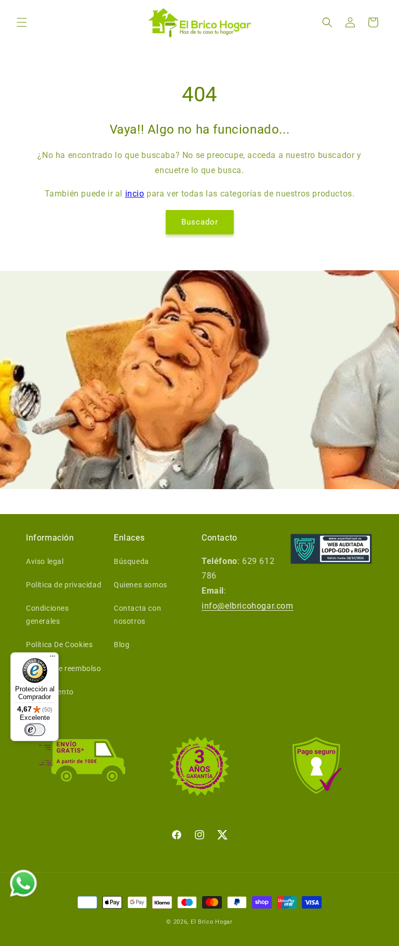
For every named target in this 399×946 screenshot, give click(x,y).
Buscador (199, 222)
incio (134, 194)
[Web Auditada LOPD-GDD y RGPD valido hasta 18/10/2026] (331, 549)
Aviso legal (45, 561)
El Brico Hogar (212, 921)
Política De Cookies (59, 644)
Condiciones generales (47, 614)
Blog (121, 644)
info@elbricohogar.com (248, 606)
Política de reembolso (63, 668)
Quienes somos (140, 585)
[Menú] (52, 658)
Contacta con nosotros (137, 614)
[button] (21, 22)
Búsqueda (131, 561)
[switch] (34, 730)
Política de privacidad (63, 585)
